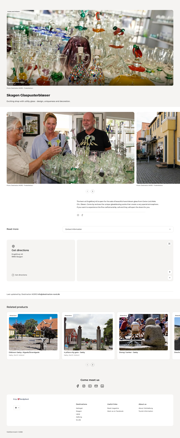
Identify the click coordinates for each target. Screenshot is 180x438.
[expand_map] (169, 243)
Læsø (78, 414)
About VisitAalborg (146, 408)
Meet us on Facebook (115, 411)
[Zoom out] (169, 277)
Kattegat (79, 408)
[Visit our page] (84, 386)
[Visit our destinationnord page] (102, 386)
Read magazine (113, 408)
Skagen (79, 411)
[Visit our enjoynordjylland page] (77, 386)
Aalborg (79, 417)
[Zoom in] (169, 271)
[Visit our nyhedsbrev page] (96, 386)
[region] (125, 260)
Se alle (78, 420)
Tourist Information (146, 411)
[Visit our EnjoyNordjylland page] (90, 386)
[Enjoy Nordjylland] (21, 399)
